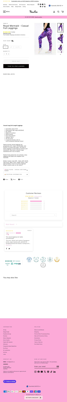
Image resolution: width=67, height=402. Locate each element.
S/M (5, 47)
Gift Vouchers (22, 4)
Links (4, 354)
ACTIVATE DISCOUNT (32, 397)
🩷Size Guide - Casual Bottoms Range (15, 170)
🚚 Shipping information (13, 174)
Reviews (5, 4)
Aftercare (5, 344)
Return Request (30, 4)
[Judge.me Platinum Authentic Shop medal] (36, 259)
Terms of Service (38, 342)
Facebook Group (7, 333)
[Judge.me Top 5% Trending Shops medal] (43, 265)
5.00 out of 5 (38, 196)
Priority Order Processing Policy (42, 333)
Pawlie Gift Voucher (8, 342)
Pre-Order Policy (38, 344)
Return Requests (7, 338)
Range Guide (18, 6)
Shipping (12, 34)
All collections (6, 350)
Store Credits (6, 6)
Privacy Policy (37, 340)
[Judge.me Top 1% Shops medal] (57, 259)
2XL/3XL (17, 47)
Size (4, 44)
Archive (5, 352)
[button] (7, 32)
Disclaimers (37, 338)
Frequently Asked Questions (9, 346)
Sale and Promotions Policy (40, 336)
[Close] (40, 397)
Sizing (24, 6)
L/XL (11, 47)
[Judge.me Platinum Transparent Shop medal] (43, 259)
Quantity (6, 51)
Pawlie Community (13, 4)
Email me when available (16, 66)
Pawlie (5, 23)
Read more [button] (9, 245)
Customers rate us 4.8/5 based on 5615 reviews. (25, 1)
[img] (9, 230)
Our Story (5, 348)
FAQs (12, 6)
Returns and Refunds (39, 329)
